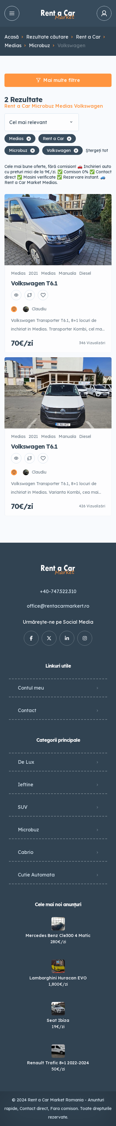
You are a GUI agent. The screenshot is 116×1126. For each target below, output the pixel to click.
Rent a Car (88, 37)
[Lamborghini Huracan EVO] (58, 966)
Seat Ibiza (58, 1020)
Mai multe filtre (61, 80)
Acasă (11, 37)
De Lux (26, 762)
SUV (22, 807)
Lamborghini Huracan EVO (58, 978)
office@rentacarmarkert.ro (58, 606)
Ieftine (25, 784)
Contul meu (31, 688)
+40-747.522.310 (58, 591)
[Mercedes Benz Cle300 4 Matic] (58, 923)
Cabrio (25, 852)
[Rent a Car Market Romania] (58, 13)
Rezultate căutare (47, 37)
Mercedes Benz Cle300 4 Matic (58, 935)
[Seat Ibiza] (58, 1008)
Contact (27, 710)
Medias (12, 45)
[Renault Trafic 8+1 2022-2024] (58, 1051)
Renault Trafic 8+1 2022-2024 (58, 1063)
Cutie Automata (36, 875)
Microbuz (39, 45)
